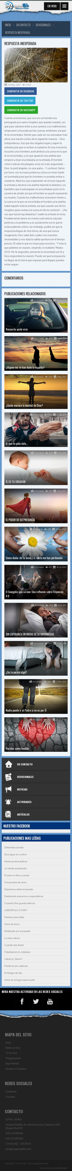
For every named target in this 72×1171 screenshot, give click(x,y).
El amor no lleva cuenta (16, 875)
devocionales (43, 25)
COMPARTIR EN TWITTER (20, 100)
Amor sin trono (12, 924)
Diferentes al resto (14, 847)
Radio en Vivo (13, 1048)
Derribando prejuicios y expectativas (23, 896)
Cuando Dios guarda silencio (19, 903)
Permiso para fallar (14, 917)
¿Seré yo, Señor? (13, 959)
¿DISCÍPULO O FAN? (15, 910)
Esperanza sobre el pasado (18, 889)
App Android (12, 1063)
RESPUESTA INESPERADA (17, 32)
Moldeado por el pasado (17, 931)
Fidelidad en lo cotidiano (17, 952)
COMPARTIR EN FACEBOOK (20, 91)
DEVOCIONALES (25, 777)
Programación (13, 1058)
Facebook (11, 1091)
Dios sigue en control (15, 854)
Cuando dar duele (14, 945)
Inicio (8, 1042)
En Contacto (23, 25)
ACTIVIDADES (24, 802)
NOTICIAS (22, 789)
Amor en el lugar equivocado (19, 980)
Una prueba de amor (15, 882)
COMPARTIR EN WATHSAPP (21, 110)
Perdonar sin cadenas (16, 966)
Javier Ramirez (60, 1168)
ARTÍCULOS (23, 814)
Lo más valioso (12, 938)
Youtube (10, 1097)
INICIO (8, 25)
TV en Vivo (11, 1053)
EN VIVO (52, 6)
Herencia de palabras (15, 861)
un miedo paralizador (15, 868)
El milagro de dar (13, 973)
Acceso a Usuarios (16, 1068)
